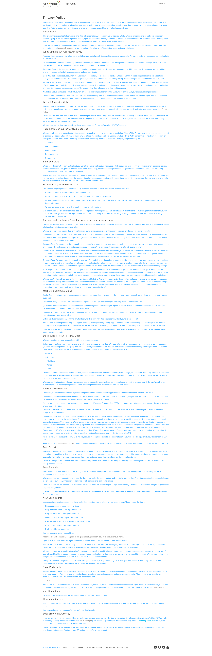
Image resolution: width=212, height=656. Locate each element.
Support (81, 647)
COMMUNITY (71, 4)
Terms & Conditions (94, 647)
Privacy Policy (109, 647)
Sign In (162, 4)
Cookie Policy (158, 587)
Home (64, 647)
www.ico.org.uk (86, 621)
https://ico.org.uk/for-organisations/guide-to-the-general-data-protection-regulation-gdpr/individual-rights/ (83, 537)
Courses (72, 647)
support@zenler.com (66, 48)
